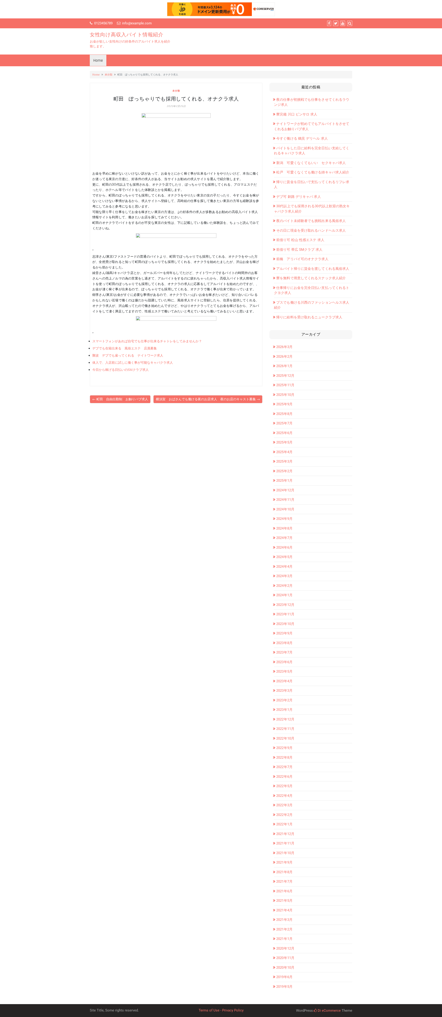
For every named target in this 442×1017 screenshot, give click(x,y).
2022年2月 (284, 815)
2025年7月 (284, 423)
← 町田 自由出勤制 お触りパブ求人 (120, 399)
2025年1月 (284, 480)
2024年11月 (285, 500)
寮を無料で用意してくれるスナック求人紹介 (311, 278)
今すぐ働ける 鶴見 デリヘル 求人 (302, 138)
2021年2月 (284, 929)
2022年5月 (284, 786)
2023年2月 (284, 700)
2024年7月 (284, 538)
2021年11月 (285, 843)
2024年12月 (285, 490)
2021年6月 (284, 891)
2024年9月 (284, 519)
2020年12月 (285, 948)
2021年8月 (284, 872)
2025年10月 (285, 395)
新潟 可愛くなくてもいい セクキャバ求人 (311, 163)
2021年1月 (284, 939)
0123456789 (103, 23)
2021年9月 (284, 862)
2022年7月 (284, 767)
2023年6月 (284, 662)
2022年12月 (285, 719)
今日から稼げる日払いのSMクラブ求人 (120, 370)
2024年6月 (284, 547)
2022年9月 (284, 748)
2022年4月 (284, 796)
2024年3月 (284, 576)
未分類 (108, 74)
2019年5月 (284, 987)
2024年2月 (284, 586)
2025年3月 (284, 461)
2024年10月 (285, 509)
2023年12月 (285, 605)
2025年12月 (285, 376)
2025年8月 (284, 414)
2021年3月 (284, 920)
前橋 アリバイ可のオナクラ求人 (302, 259)
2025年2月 (284, 471)
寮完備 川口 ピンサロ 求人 (296, 114)
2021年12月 (285, 834)
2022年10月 (285, 738)
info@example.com (137, 23)
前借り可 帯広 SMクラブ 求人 (299, 250)
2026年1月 (284, 366)
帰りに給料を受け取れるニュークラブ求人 (309, 317)
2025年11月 (285, 385)
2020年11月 (285, 958)
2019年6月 (284, 977)
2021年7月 (284, 881)
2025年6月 (284, 433)
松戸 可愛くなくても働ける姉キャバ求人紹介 (312, 172)
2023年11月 (285, 614)
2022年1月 (284, 824)
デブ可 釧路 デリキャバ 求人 (298, 197)
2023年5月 (284, 671)
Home (98, 60)
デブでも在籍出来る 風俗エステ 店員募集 (124, 348)
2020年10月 (285, 967)
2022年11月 (285, 729)
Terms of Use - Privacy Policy (221, 1010)
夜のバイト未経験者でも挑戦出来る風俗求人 (311, 221)
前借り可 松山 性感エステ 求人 (300, 240)
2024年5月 (284, 557)
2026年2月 (284, 356)
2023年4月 (284, 681)
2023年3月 (284, 691)
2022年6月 (284, 777)
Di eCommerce (329, 1010)
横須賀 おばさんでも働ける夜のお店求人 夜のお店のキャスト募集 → (208, 399)
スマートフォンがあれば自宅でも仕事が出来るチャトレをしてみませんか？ (147, 341)
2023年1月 (284, 710)
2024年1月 (284, 595)
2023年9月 (284, 633)
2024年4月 (284, 567)
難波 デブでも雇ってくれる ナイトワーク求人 (127, 355)
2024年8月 (284, 528)
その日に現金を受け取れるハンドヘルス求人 (311, 230)
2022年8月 (284, 757)
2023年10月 (285, 624)
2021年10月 (285, 853)
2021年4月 (284, 910)
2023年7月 (284, 652)
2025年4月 (284, 452)
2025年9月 (284, 404)
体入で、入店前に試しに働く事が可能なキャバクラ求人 (132, 362)
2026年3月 (284, 347)
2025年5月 (284, 442)
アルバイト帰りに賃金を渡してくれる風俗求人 (312, 269)
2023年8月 (284, 643)
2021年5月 (284, 901)
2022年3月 (284, 805)
